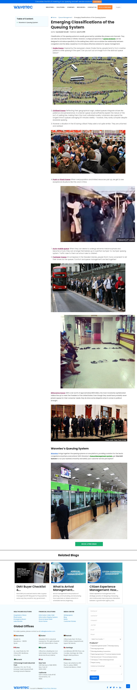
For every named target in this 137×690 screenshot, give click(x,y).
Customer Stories (70, 621)
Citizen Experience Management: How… (104, 588)
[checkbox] (98, 646)
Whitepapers (68, 615)
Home (54, 17)
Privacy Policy (47, 688)
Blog (65, 617)
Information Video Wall (46, 615)
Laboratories (18, 621)
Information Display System (48, 617)
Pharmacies (18, 617)
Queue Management (65, 17)
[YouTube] (117, 687)
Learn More (97, 2)
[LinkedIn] (120, 687)
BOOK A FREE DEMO (89, 544)
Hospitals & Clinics (20, 615)
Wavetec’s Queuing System (28, 22)
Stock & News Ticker (45, 619)
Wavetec (54, 453)
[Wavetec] (23, 7)
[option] (32, 582)
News (65, 619)
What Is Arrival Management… (63, 588)
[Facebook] (107, 687)
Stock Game (43, 621)
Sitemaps (53, 688)
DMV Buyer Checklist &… (31, 588)
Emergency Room (20, 619)
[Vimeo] (113, 687)
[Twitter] (110, 687)
